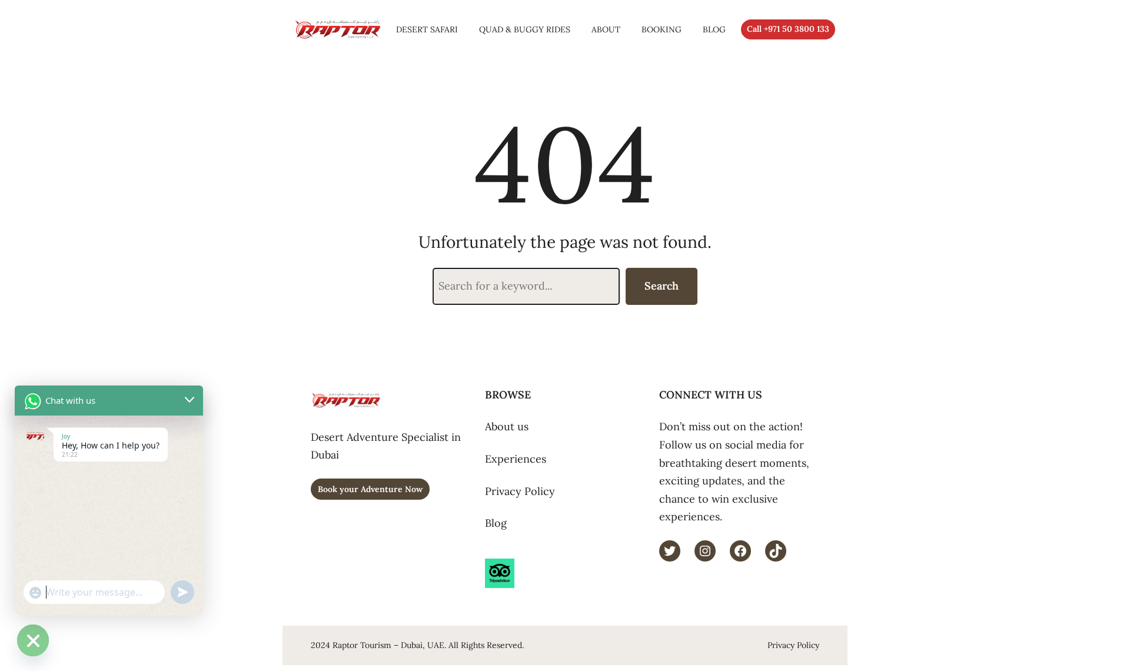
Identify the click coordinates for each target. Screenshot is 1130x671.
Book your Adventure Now (370, 489)
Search (661, 286)
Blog (496, 523)
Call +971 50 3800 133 (788, 29)
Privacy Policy (520, 491)
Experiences (515, 459)
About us (507, 426)
